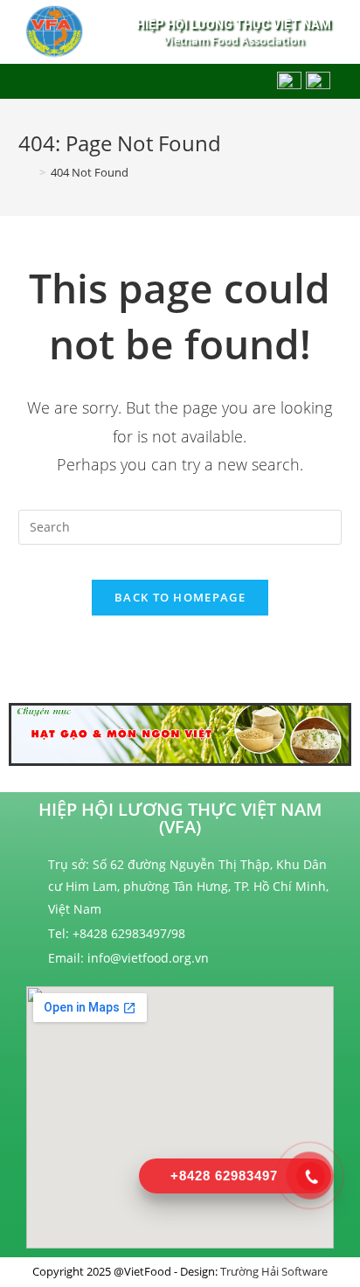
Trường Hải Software (274, 1271)
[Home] (26, 172)
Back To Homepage (180, 597)
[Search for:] (180, 525)
